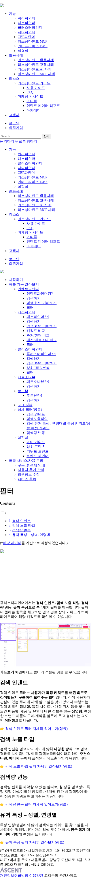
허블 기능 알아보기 (24, 284)
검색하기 (34, 298)
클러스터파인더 (30, 27)
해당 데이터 (12, 543)
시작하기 (16, 280)
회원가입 (16, 128)
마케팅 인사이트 (30, 96)
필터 (30, 307)
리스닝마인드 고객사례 (36, 64)
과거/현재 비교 (38, 335)
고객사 (14, 115)
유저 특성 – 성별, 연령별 (31, 535)
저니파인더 (26, 32)
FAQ (30, 92)
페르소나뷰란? (38, 382)
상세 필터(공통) (30, 409)
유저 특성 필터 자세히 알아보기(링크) (34, 842)
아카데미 (34, 110)
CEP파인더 (26, 37)
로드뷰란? (34, 395)
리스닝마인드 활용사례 (36, 60)
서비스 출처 (27, 479)
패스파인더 (26, 23)
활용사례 (16, 55)
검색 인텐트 (36, 414)
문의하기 (7, 141)
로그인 (14, 123)
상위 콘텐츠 (36, 446)
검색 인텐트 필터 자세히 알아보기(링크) (36, 728)
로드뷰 (23, 391)
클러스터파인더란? (41, 354)
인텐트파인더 (28, 289)
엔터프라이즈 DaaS (32, 46)
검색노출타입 (37, 419)
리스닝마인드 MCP (32, 41)
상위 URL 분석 (38, 368)
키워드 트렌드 (38, 451)
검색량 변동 (36, 433)
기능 (12, 13)
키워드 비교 (36, 331)
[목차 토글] (3, 513)
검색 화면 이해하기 (42, 303)
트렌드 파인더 (38, 456)
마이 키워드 (36, 442)
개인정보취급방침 (14, 875)
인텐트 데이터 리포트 (43, 106)
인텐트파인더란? (40, 293)
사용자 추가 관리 (31, 470)
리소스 (14, 78)
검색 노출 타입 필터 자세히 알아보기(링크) (38, 766)
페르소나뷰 (26, 377)
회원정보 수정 (29, 474)
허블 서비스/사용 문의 (26, 460)
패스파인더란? (38, 317)
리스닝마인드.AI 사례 (34, 69)
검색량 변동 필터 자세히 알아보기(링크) (36, 804)
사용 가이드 (36, 88)
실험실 (23, 51)
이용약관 (36, 875)
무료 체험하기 (26, 141)
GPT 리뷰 (25, 405)
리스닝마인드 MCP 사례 (36, 74)
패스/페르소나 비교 (42, 340)
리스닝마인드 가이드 (34, 83)
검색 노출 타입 (23, 525)
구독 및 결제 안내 (31, 465)
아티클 (32, 101)
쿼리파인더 (26, 18)
